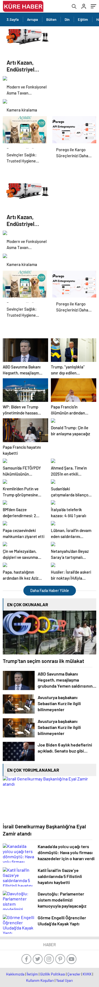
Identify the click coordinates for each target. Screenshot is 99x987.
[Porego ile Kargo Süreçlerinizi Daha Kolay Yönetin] (74, 129)
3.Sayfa (13, 19)
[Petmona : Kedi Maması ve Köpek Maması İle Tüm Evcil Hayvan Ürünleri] (25, 129)
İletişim (32, 974)
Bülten (51, 19)
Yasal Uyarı (64, 980)
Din (67, 19)
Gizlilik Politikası (52, 974)
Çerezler (74, 974)
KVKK (87, 974)
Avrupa (32, 19)
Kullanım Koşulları (40, 980)
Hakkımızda (15, 974)
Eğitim (83, 19)
